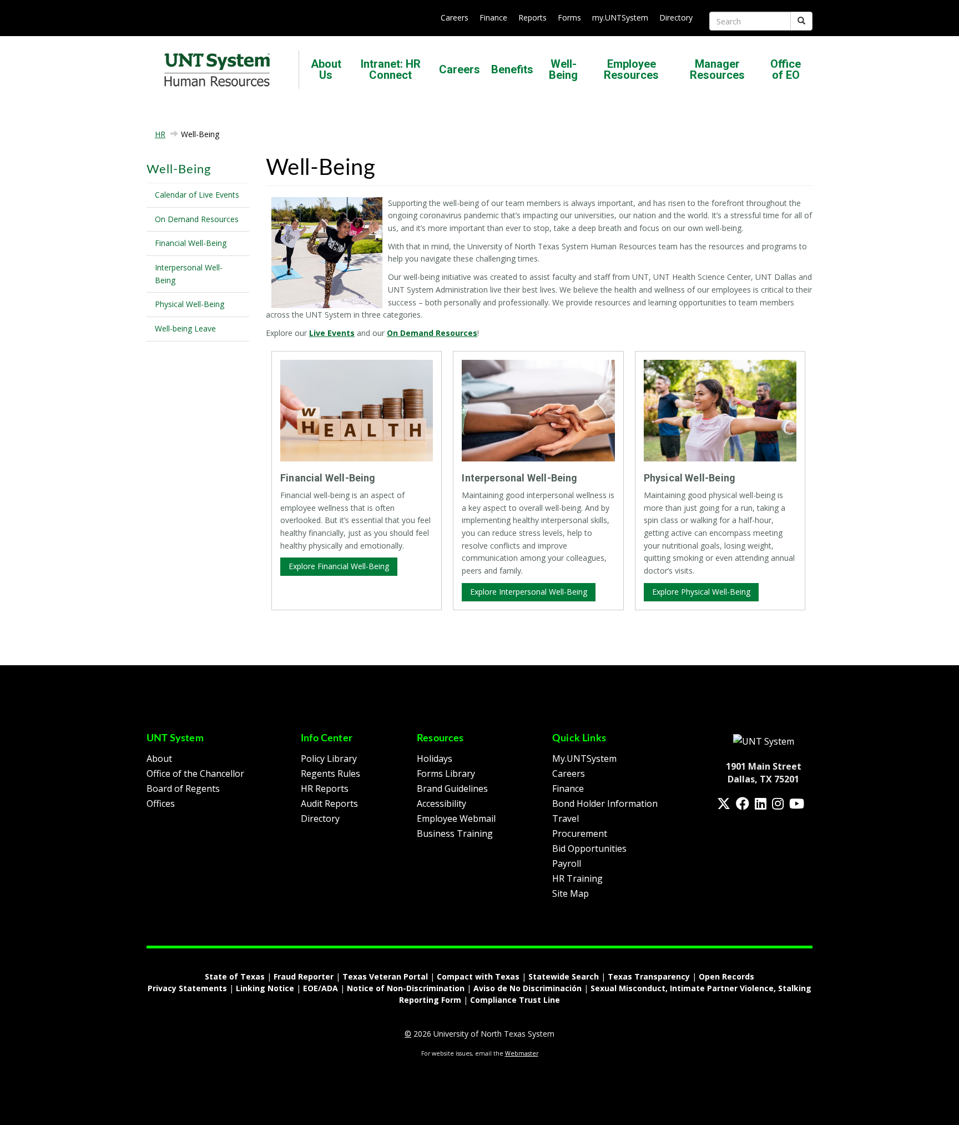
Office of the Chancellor (195, 773)
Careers (454, 17)
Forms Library (446, 773)
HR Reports (325, 788)
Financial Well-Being (190, 243)
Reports (532, 17)
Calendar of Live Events (197, 194)
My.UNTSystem (584, 758)
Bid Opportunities (589, 848)
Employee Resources (631, 69)
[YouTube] (796, 803)
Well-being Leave (185, 328)
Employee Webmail (456, 818)
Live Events (332, 333)
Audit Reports (329, 803)
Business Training (455, 833)
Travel (565, 818)
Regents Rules (330, 773)
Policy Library (329, 758)
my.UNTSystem (620, 17)
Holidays (434, 758)
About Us (326, 69)
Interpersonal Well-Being (189, 273)
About (159, 758)
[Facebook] (742, 803)
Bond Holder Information (605, 803)
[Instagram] (777, 803)
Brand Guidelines (452, 788)
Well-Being (563, 69)
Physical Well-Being (189, 304)
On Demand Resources (197, 219)
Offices (161, 803)
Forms (569, 17)
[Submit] (801, 21)
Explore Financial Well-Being (339, 566)
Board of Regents (183, 788)
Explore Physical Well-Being (701, 591)
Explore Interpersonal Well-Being (528, 591)
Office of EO (785, 69)
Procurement (579, 833)
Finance (493, 17)
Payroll (566, 863)
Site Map (570, 893)
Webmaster (521, 1053)
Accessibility (441, 803)
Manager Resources (717, 69)
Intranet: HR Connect (391, 69)
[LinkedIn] (760, 803)
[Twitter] (723, 803)
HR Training (577, 878)
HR (160, 134)
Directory (676, 17)
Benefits (512, 69)
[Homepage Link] (763, 741)
